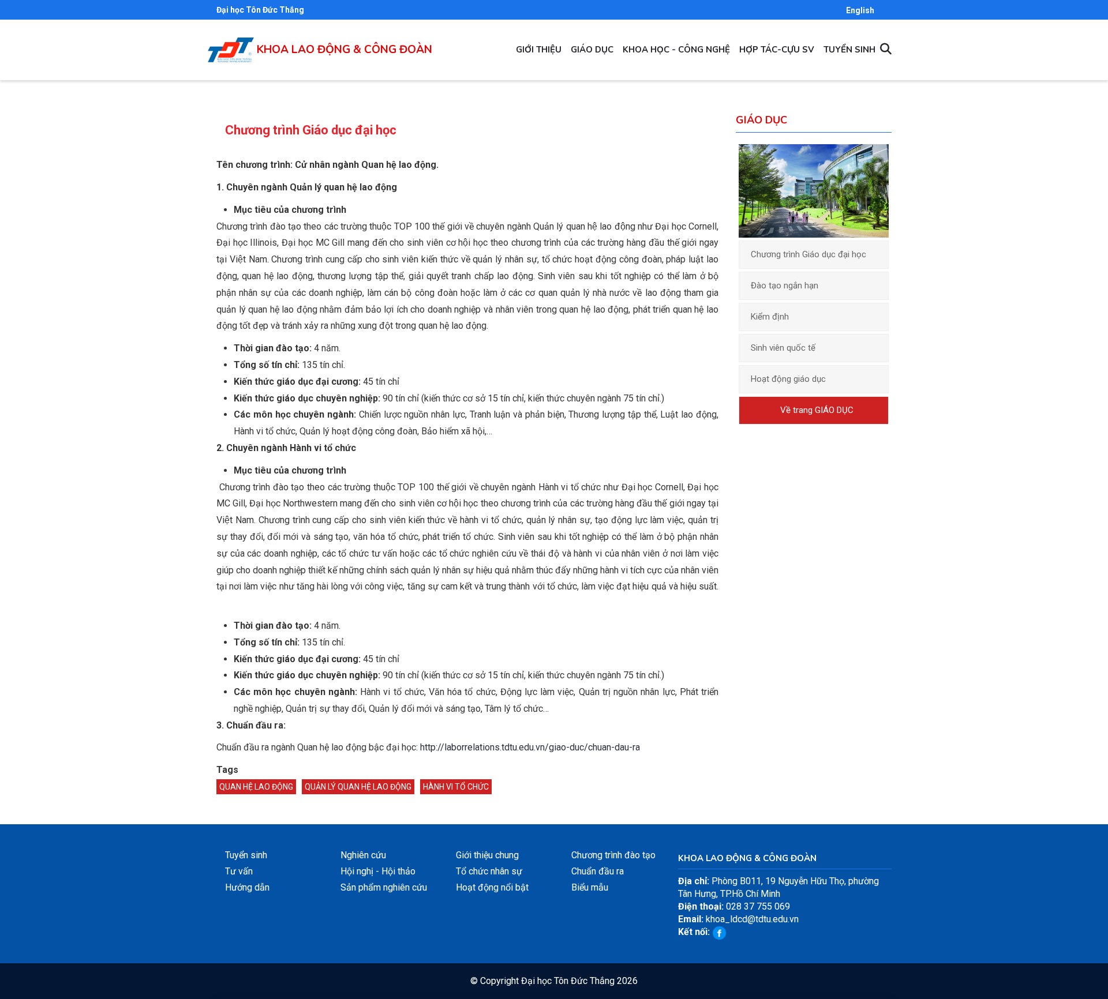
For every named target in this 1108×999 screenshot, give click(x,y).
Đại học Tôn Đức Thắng (260, 9)
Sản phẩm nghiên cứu (383, 887)
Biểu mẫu (589, 887)
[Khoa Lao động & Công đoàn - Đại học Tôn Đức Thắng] (231, 43)
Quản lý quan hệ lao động (358, 786)
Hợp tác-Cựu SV (776, 49)
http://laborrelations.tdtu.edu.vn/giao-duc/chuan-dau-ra (530, 747)
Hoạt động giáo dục (788, 379)
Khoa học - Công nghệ (676, 49)
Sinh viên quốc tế (783, 348)
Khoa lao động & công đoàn (344, 49)
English (860, 10)
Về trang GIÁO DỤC (817, 410)
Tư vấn (239, 871)
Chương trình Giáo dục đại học (808, 254)
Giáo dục (592, 49)
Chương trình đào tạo (613, 855)
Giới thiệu (539, 49)
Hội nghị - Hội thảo (377, 871)
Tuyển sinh (849, 49)
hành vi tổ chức (456, 786)
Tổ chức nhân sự (489, 871)
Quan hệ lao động (256, 786)
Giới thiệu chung (487, 855)
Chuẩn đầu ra (597, 871)
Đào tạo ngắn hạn (784, 285)
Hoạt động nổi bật (492, 887)
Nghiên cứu (363, 855)
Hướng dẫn (247, 887)
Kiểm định (770, 316)
